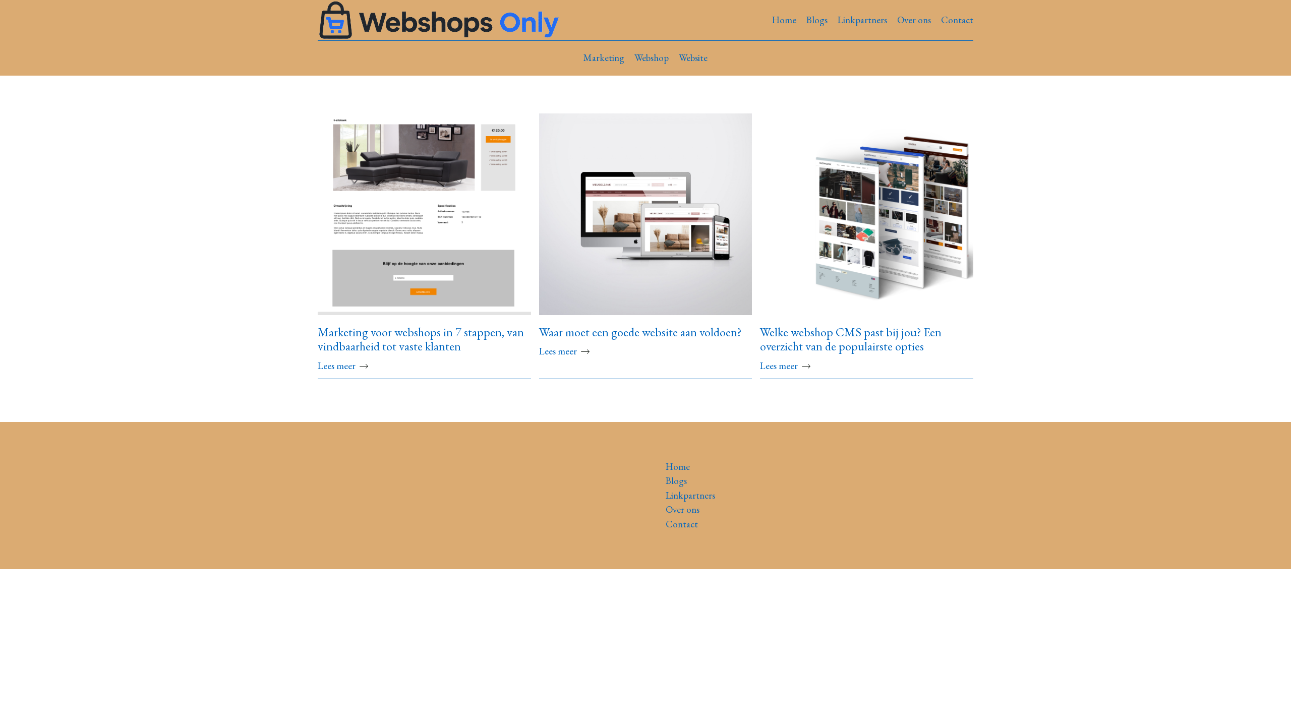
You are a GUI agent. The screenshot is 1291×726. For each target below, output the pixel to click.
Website (693, 57)
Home (784, 20)
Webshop (651, 57)
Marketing (603, 57)
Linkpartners (862, 20)
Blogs (817, 20)
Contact (957, 20)
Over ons (914, 20)
